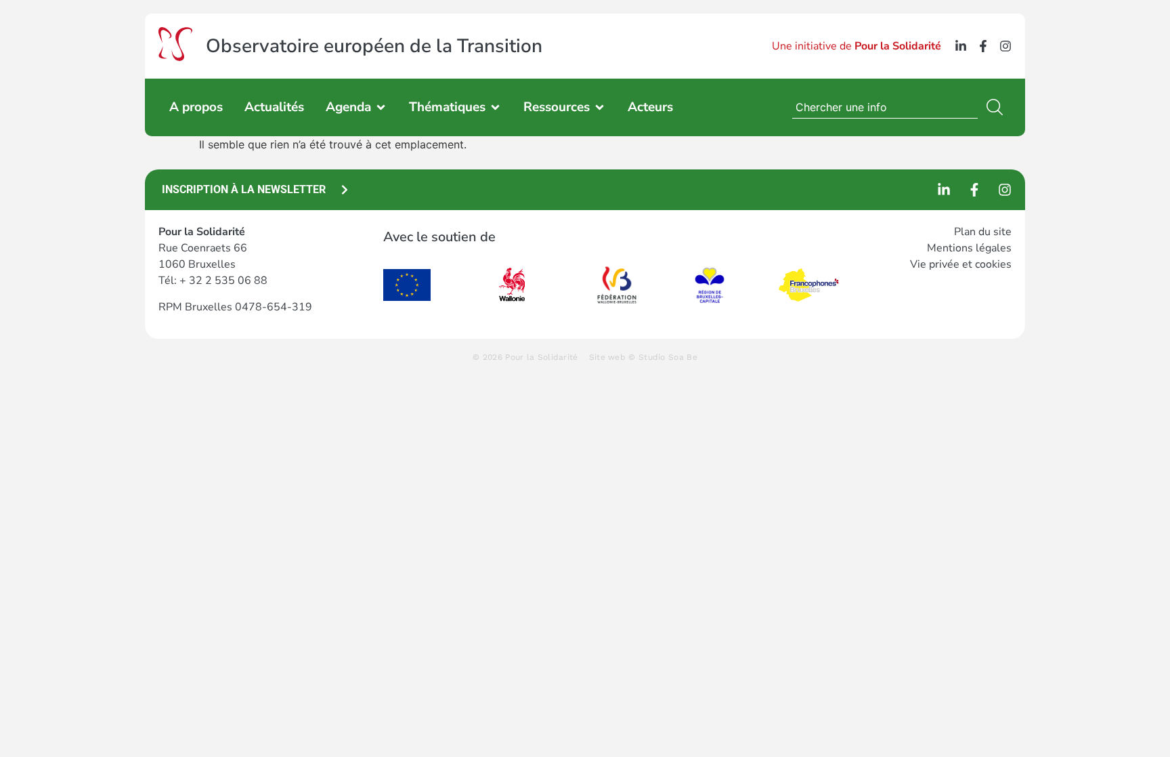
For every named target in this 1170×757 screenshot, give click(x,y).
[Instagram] (1005, 46)
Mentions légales (969, 248)
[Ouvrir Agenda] (380, 107)
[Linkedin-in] (961, 46)
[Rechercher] (997, 107)
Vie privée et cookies (961, 264)
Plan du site (983, 231)
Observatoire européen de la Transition (374, 46)
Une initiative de (856, 46)
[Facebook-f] (983, 46)
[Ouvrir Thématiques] (495, 107)
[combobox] (885, 107)
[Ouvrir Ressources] (599, 107)
